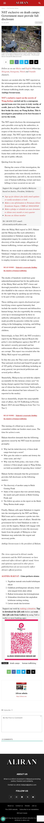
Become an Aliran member (15, 215)
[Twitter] (21, 62)
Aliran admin (21, 693)
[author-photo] (21, 690)
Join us (34, 806)
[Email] (31, 62)
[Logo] (22, 768)
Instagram (14, 71)
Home (3, 8)
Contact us (19, 806)
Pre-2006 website (11, 809)
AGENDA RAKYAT (10, 576)
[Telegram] (26, 62)
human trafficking (29, 663)
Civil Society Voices (12, 8)
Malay (18, 68)
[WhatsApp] (12, 62)
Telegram (5, 71)
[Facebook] (17, 62)
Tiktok (22, 71)
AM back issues (22, 813)
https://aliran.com (21, 696)
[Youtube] (33, 797)
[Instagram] (16, 797)
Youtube (32, 71)
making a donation (28, 608)
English (28, 68)
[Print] (36, 62)
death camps (15, 663)
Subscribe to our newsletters (29, 809)
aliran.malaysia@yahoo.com (26, 785)
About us (11, 806)
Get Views (39, 22)
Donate (27, 806)
